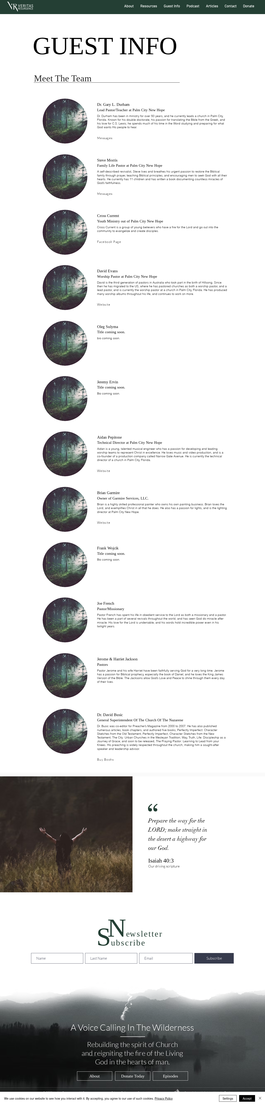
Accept (247, 1098)
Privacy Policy (164, 1098)
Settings (228, 1098)
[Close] (260, 1098)
